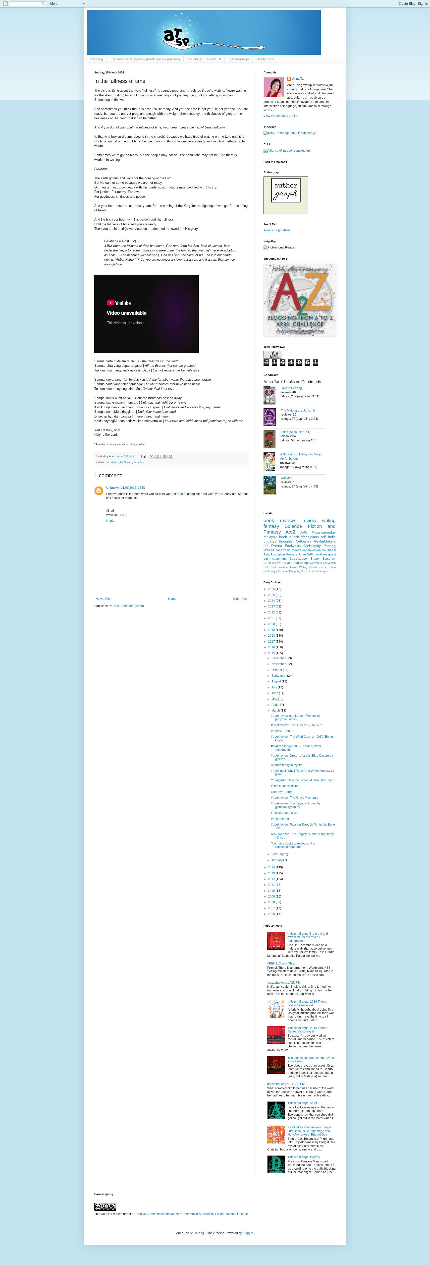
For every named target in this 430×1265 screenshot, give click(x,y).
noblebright (321, 571)
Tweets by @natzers (277, 230)
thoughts (139, 462)
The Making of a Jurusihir (298, 410)
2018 (272, 635)
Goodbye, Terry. (281, 792)
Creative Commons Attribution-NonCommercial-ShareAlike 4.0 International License (191, 1214)
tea (320, 567)
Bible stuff (270, 567)
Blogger (248, 1233)
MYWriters (315, 562)
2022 (272, 612)
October (277, 670)
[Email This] (151, 456)
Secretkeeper (299, 558)
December (278, 658)
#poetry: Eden (280, 731)
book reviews (280, 520)
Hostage (291, 554)
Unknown (112, 487)
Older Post (240, 599)
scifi (323, 537)
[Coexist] (272, 485)
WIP (310, 554)
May (274, 699)
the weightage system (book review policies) (145, 59)
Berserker (329, 558)
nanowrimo (283, 550)
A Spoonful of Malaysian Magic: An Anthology (301, 456)
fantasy (271, 526)
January (277, 860)
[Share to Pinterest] (170, 456)
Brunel (315, 558)
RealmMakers (325, 541)
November (278, 664)
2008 (272, 902)
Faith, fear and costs (284, 813)
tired (180, 494)
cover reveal (283, 563)
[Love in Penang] (272, 396)
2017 (272, 641)
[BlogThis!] (156, 456)
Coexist (286, 478)
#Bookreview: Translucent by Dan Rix (296, 725)
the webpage (238, 59)
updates (270, 541)
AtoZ (290, 532)
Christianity (312, 546)
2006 (272, 914)
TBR (311, 571)
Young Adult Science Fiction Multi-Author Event (302, 780)
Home (172, 599)
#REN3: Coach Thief (281, 963)
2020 (272, 624)
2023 (272, 606)
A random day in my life (286, 765)
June (275, 693)
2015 (272, 653)
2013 (272, 873)
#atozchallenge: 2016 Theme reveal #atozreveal (307, 1003)
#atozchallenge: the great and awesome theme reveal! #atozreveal (308, 937)
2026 (272, 589)
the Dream (125, 462)
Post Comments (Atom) (128, 606)
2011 (272, 885)
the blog (96, 59)
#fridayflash (310, 537)
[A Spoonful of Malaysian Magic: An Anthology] (272, 462)
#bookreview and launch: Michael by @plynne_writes (296, 717)
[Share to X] (161, 456)
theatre (296, 550)
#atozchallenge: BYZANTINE (286, 1084)
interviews (282, 571)
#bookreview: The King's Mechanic (294, 797)
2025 (272, 595)
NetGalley (303, 541)
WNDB (269, 550)
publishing (301, 563)
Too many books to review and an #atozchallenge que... (293, 845)
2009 (272, 896)
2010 (272, 891)
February (277, 854)
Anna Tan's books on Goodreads (292, 382)
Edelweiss (293, 546)
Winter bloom (280, 819)
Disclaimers (265, 59)
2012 (272, 879)
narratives (112, 462)
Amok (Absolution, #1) (295, 431)
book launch (289, 537)
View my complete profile (280, 116)
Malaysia (270, 537)
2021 (272, 618)
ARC (304, 532)
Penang (329, 546)
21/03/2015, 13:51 (133, 487)
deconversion (311, 550)
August (276, 681)
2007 (272, 908)
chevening (329, 562)
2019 (272, 630)
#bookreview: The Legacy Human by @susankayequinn (296, 805)
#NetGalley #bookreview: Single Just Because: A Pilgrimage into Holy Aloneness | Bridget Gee (309, 1131)
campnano (279, 558)
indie (332, 537)
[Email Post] (143, 456)
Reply (110, 521)
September (279, 675)
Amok (302, 554)
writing (329, 520)
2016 (272, 647)
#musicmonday (324, 532)
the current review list (204, 59)
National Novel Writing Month (297, 567)
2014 (272, 867)
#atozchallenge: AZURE (283, 982)
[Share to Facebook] (165, 456)
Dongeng (294, 571)
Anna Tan (298, 78)
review (309, 520)
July (274, 687)
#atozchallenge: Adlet (302, 1103)
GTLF (304, 571)
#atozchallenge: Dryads (304, 1157)
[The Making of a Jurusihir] (272, 417)
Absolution (277, 554)
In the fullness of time (285, 786)
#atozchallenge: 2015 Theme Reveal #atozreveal (307, 1029)
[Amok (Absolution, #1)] (272, 439)
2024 (272, 600)
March (276, 710)
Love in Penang (291, 388)
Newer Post (103, 599)
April (274, 705)
